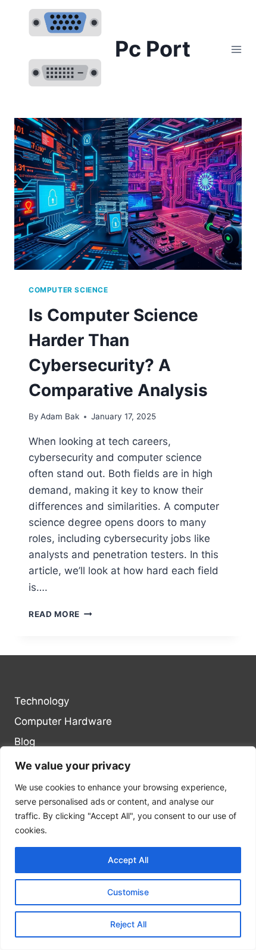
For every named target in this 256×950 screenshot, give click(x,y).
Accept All (128, 860)
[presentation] (128, 194)
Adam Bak (59, 416)
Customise (128, 892)
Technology (41, 701)
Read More (60, 614)
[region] (128, 848)
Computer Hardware (63, 721)
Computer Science (68, 289)
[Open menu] (236, 49)
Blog (24, 741)
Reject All (128, 924)
